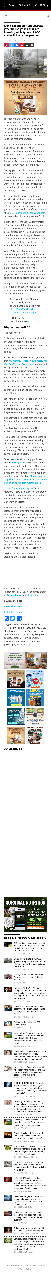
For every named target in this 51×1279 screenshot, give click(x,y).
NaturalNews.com (13, 612)
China (17, 631)
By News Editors (29, 1028)
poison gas (9, 644)
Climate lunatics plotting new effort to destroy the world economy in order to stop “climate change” (30, 1135)
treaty (27, 644)
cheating (8, 631)
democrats (18, 638)
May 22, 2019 (33, 321)
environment (31, 638)
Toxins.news (34, 595)
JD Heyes (21, 40)
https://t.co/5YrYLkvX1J (22, 309)
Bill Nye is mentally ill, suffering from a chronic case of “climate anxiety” (28, 977)
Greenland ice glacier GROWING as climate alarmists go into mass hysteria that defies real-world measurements (29, 1200)
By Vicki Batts (29, 1046)
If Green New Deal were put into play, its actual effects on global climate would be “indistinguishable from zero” (30, 1166)
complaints (15, 634)
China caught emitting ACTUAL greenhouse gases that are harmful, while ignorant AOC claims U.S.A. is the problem (30, 963)
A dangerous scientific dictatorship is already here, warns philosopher (30, 1229)
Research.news (15, 595)
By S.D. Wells (28, 1001)
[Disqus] (25, 788)
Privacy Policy (25, 1269)
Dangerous (27, 634)
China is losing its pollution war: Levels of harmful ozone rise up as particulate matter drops (25, 479)
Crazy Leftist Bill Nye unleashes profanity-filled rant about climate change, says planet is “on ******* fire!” (29, 1010)
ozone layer (35, 641)
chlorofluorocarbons (32, 631)
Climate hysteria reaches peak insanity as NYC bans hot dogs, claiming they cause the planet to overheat (29, 1216)
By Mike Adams (29, 1062)
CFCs (42, 627)
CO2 (6, 634)
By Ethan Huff (28, 983)
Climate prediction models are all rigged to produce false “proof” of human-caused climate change (29, 1122)
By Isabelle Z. (29, 1191)
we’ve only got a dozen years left (27, 213)
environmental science (16, 641)
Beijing (35, 627)
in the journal (19, 462)
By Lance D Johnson (31, 1157)
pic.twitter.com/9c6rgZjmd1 (24, 312)
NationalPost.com (13, 606)
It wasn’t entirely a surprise (19, 488)
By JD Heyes (28, 954)
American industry (21, 627)
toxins (19, 644)
